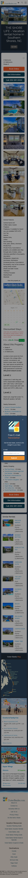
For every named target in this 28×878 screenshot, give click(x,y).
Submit (14, 458)
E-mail (5, 449)
